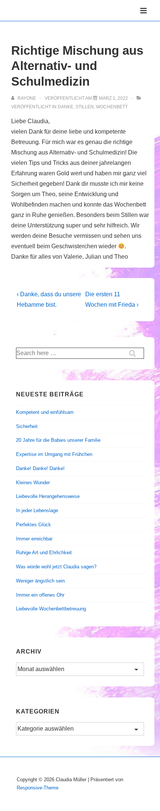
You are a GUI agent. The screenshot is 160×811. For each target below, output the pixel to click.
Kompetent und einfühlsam (45, 412)
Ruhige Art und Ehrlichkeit (44, 552)
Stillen (85, 106)
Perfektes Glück (33, 524)
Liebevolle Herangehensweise (48, 496)
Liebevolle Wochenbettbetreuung (51, 609)
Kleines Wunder (33, 482)
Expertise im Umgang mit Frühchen (54, 454)
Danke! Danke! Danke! (40, 468)
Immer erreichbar (34, 539)
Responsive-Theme (37, 788)
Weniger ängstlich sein (40, 581)
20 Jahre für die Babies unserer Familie (58, 440)
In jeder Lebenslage (37, 510)
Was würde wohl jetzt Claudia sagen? (56, 566)
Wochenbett (112, 106)
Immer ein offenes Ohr (40, 595)
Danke (65, 106)
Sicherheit (27, 426)
